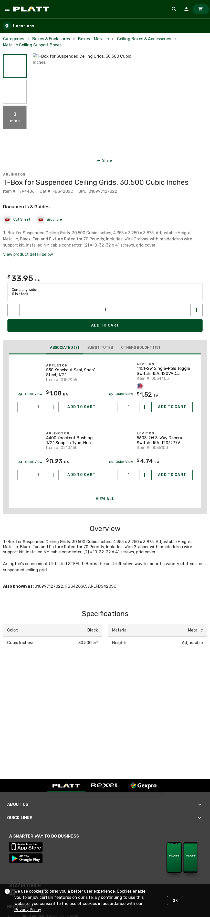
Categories (13, 38)
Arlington (14, 174)
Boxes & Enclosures (51, 38)
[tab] (64, 348)
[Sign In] (186, 9)
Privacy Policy (27, 909)
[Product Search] (174, 9)
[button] (15, 66)
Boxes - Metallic (93, 38)
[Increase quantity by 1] (196, 310)
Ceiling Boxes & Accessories (144, 38)
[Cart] (201, 9)
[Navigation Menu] (7, 9)
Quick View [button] (33, 394)
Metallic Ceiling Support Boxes (32, 45)
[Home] (32, 9)
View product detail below (28, 254)
